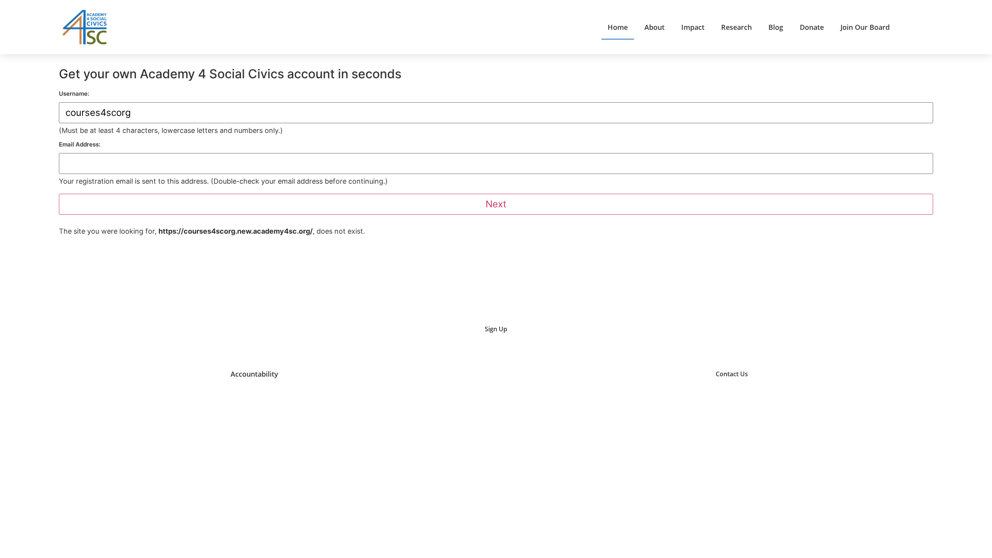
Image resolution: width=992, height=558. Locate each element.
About (654, 27)
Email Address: (79, 144)
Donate (812, 27)
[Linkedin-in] (670, 374)
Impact (692, 27)
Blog (775, 27)
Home (618, 27)
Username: (74, 93)
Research (736, 27)
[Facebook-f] (689, 374)
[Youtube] (631, 374)
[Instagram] (650, 374)
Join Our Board (865, 27)
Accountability (254, 374)
